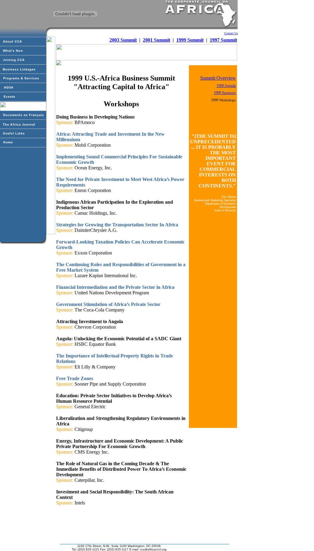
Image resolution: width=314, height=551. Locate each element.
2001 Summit (156, 40)
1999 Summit (190, 40)
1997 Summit (223, 40)
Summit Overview (218, 78)
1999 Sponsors (225, 93)
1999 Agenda (226, 86)
